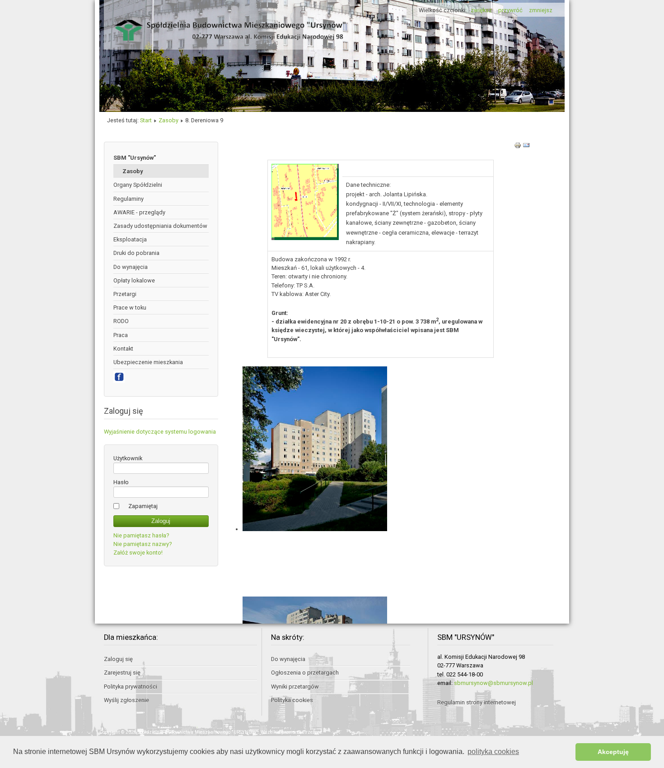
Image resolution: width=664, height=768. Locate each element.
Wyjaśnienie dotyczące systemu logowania (160, 431)
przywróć (510, 10)
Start (146, 120)
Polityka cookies (292, 700)
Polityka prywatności (130, 686)
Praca (120, 335)
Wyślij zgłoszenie (126, 700)
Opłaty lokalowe (134, 280)
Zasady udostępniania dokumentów (160, 225)
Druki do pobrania (136, 253)
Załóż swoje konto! (138, 552)
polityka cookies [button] (493, 751)
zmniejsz (540, 10)
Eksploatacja (130, 239)
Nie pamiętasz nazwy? (142, 544)
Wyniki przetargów (295, 686)
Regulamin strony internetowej (476, 702)
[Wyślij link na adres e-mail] (526, 146)
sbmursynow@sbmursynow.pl (493, 683)
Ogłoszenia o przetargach (305, 672)
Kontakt (123, 348)
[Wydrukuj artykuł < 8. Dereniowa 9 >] (518, 146)
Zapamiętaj (143, 506)
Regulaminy (128, 198)
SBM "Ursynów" (134, 157)
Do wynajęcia (130, 267)
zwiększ (481, 10)
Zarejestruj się (122, 672)
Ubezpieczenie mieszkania (148, 362)
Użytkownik (127, 458)
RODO (121, 321)
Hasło (121, 482)
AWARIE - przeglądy (139, 212)
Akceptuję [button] (613, 751)
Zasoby (168, 120)
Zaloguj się (118, 659)
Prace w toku (129, 307)
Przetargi (124, 294)
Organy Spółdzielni (137, 184)
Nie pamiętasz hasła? (141, 535)
